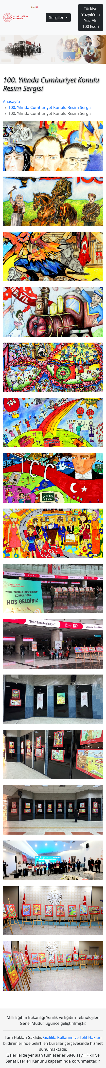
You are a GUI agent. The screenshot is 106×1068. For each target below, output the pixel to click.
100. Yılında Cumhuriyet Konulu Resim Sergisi (50, 107)
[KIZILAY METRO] (53, 699)
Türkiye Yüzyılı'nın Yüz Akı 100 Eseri (90, 17)
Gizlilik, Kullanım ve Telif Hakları (72, 1037)
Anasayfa (11, 101)
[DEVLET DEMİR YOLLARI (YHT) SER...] (53, 588)
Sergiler (57, 17)
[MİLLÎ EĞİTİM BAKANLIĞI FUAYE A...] (53, 860)
